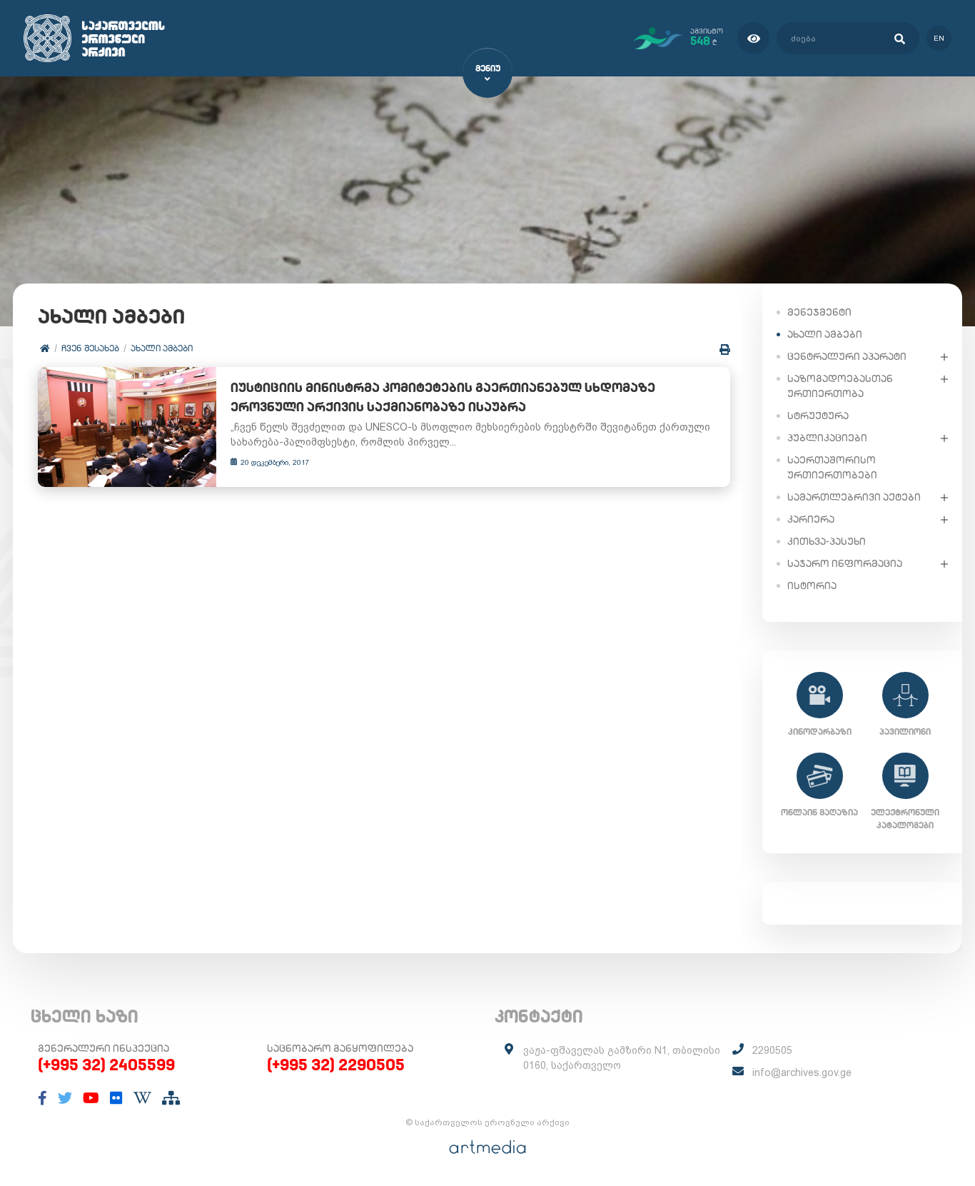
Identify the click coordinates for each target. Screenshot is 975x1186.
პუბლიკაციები (827, 437)
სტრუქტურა (818, 415)
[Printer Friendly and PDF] (724, 349)
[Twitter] (65, 1098)
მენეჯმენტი (819, 312)
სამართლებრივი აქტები (854, 497)
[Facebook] (42, 1098)
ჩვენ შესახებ (90, 348)
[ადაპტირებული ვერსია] (753, 38)
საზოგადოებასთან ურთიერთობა (840, 386)
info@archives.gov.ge (802, 1072)
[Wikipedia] (142, 1098)
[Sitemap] (171, 1098)
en (939, 38)
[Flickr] (116, 1098)
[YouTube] (91, 1098)
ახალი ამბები (162, 348)
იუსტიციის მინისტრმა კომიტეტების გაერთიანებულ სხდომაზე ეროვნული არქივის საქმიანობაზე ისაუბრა (443, 397)
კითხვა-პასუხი (826, 541)
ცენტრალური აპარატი (846, 356)
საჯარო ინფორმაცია (844, 563)
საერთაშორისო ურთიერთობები (832, 467)
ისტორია (812, 585)
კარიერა (810, 519)
